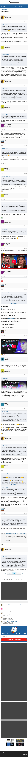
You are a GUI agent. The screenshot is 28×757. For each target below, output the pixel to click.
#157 (26, 442)
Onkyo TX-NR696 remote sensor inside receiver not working (15, 604)
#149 (26, 225)
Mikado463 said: (4, 54)
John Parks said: (4, 378)
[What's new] (24, 6)
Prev (9, 573)
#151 (26, 276)
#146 (26, 145)
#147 (26, 173)
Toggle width (4, 752)
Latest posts (3, 601)
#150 (26, 248)
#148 (26, 199)
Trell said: (3, 202)
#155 (26, 374)
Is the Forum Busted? (7, 612)
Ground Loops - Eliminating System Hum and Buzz (13, 608)
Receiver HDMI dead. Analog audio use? (11, 621)
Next (19, 573)
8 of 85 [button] (14, 573)
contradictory (11, 318)
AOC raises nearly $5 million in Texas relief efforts (17, 533)
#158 (26, 470)
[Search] (26, 6)
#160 (26, 553)
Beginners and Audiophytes (7, 611)
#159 (26, 513)
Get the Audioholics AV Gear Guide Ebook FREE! (14, 633)
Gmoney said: (4, 473)
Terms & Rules (24, 754)
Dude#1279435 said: (5, 176)
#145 (26, 129)
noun (2, 308)
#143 (26, 85)
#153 (26, 335)
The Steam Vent (5, 615)
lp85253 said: (4, 24)
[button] (1, 6)
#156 (26, 408)
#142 (26, 51)
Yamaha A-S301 (6, 617)
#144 (26, 110)
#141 (26, 21)
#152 (26, 289)
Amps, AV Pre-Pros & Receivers (8, 619)
